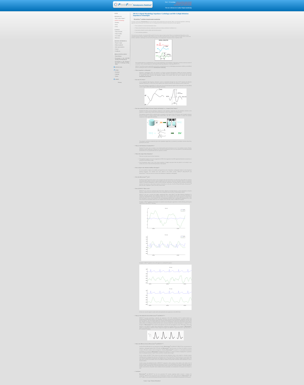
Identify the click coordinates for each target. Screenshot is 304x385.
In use (116, 24)
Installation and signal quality (184, 3)
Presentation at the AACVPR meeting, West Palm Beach (122, 59)
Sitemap (119, 82)
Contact (117, 49)
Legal (149, 380)
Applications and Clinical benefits (183, 5)
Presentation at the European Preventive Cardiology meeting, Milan (122, 63)
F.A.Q (116, 26)
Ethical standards (119, 45)
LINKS (117, 70)
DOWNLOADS (118, 67)
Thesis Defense (118, 56)
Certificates (117, 51)
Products (117, 22)
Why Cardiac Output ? (120, 18)
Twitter (116, 76)
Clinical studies (118, 33)
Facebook (117, 72)
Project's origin (118, 42)
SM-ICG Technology (119, 20)
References (117, 37)
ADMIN (117, 79)
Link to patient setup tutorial (184, 2)
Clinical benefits (118, 31)
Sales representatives (119, 47)
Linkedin (117, 74)
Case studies (117, 35)
